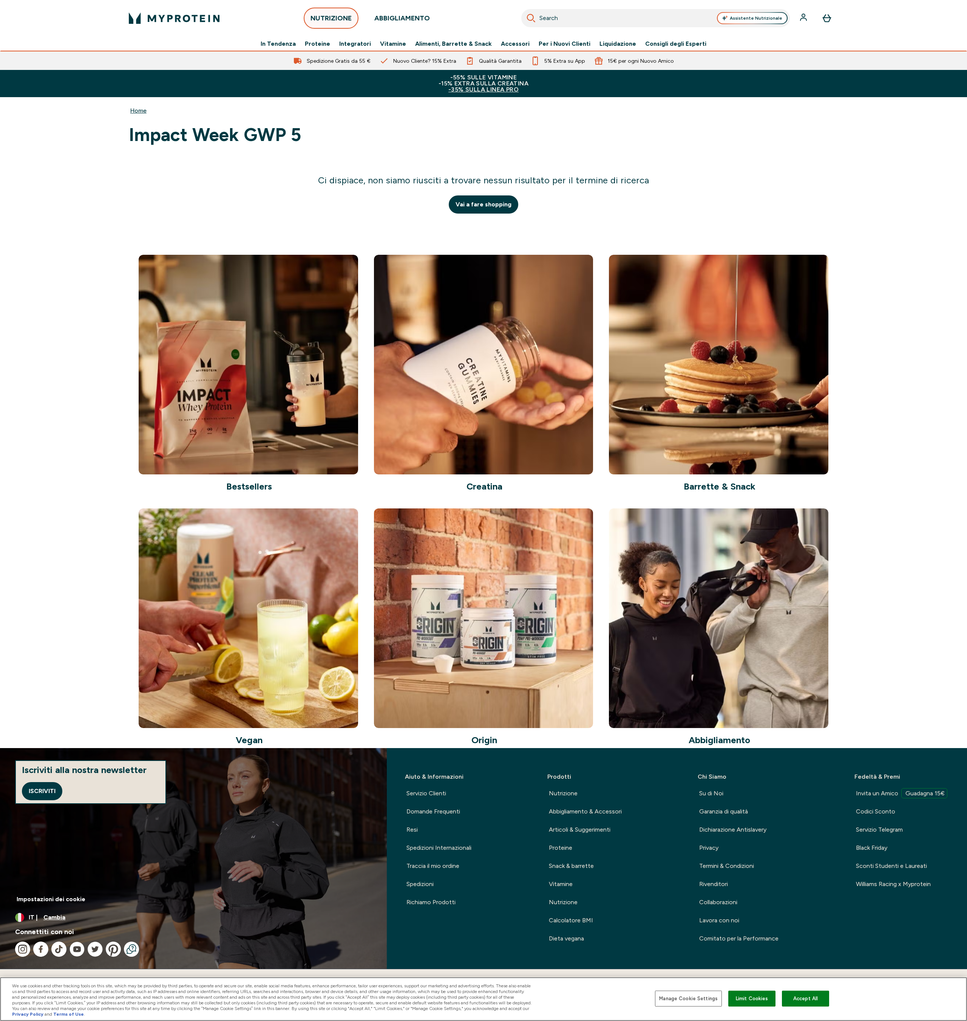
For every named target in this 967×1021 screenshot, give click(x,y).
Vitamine (393, 44)
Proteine (317, 44)
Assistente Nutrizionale (756, 18)
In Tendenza (278, 44)
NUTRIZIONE (331, 18)
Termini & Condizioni (726, 866)
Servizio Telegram (879, 829)
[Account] (804, 18)
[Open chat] (131, 949)
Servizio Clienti (426, 793)
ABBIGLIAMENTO (402, 18)
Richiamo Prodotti (431, 902)
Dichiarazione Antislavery (732, 829)
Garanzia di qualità (723, 811)
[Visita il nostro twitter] (95, 949)
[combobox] (655, 18)
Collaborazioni (718, 902)
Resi (412, 829)
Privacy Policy (27, 1014)
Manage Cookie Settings (688, 998)
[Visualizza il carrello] (827, 18)
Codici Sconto (875, 811)
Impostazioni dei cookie (51, 899)
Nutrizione (563, 793)
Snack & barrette (571, 866)
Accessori (515, 44)
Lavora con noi (719, 920)
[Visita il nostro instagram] (22, 949)
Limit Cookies (752, 998)
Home (138, 110)
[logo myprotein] (174, 18)
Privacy (708, 847)
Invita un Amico (900, 793)
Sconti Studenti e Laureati (891, 866)
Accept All (805, 998)
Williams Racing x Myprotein (893, 884)
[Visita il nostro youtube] (77, 949)
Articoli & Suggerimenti (579, 829)
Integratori (355, 44)
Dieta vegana (566, 938)
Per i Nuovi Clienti (564, 44)
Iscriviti (42, 791)
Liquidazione (617, 44)
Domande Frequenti (433, 811)
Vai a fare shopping (483, 204)
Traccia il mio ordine (432, 866)
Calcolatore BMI (571, 920)
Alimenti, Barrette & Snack (453, 44)
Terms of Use (68, 1014)
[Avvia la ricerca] (531, 18)
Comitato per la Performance (739, 938)
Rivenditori (713, 884)
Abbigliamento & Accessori (585, 811)
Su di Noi (711, 793)
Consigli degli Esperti (675, 44)
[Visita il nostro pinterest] (113, 949)
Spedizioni (420, 884)
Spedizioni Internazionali (438, 847)
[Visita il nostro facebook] (40, 949)
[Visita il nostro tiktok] (58, 949)
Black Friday (871, 847)
